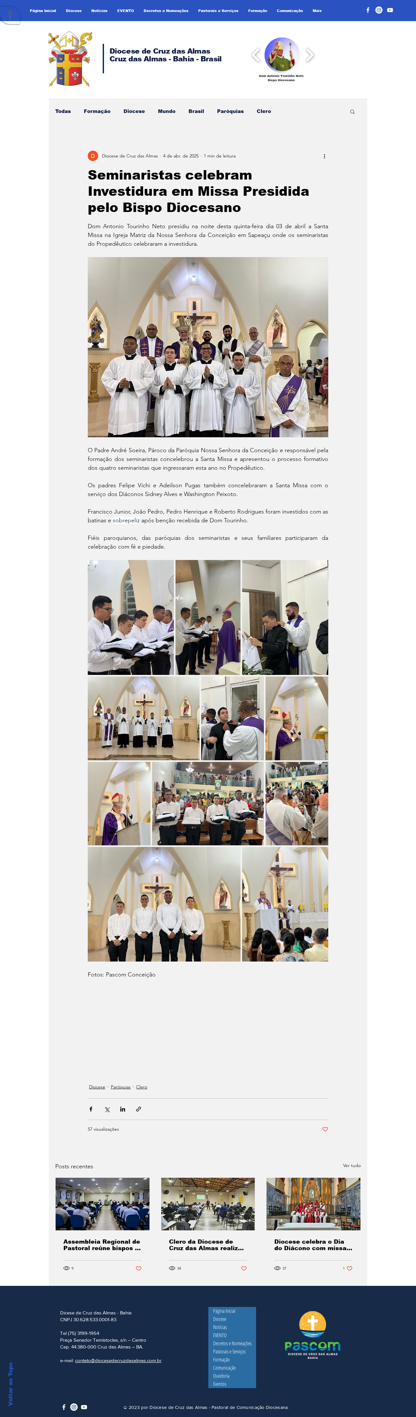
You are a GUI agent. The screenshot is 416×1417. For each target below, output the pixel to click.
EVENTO (220, 1335)
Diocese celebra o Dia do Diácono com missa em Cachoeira (310, 1244)
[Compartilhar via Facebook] (91, 1109)
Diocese (134, 111)
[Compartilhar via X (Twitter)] (107, 1109)
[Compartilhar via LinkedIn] (123, 1109)
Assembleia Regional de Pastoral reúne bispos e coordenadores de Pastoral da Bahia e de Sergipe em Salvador (101, 1244)
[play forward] (309, 54)
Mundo (167, 111)
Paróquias (230, 111)
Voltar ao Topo (10, 1384)
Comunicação (224, 1367)
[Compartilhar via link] (139, 1109)
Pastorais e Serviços (229, 1351)
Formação (97, 111)
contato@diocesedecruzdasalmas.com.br (118, 1360)
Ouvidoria (221, 1375)
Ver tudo (352, 1165)
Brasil (196, 111)
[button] (282, 54)
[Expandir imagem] (131, 617)
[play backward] (256, 54)
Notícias (220, 1327)
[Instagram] (379, 10)
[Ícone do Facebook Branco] (64, 1407)
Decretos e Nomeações (232, 1343)
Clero (264, 111)
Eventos (219, 1383)
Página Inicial (224, 1310)
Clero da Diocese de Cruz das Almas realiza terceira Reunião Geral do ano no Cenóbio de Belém (205, 1244)
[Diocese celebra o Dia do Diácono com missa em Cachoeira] (313, 1204)
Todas (63, 111)
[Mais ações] (324, 156)
